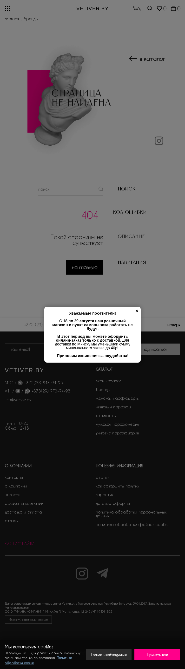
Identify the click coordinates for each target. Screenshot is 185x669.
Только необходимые (109, 654)
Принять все (157, 654)
